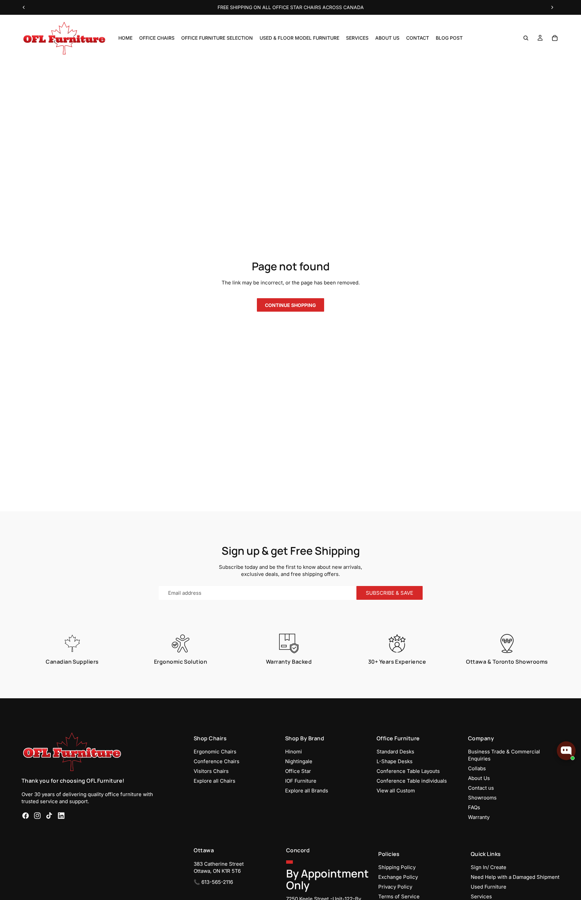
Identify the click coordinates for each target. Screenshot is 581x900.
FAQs (474, 807)
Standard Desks (395, 751)
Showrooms (482, 797)
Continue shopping (290, 305)
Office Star (298, 771)
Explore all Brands (306, 790)
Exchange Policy (398, 877)
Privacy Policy (395, 887)
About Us (479, 778)
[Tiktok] (49, 816)
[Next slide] (552, 7)
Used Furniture (488, 887)
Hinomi (293, 751)
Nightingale (298, 761)
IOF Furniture (300, 781)
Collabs (477, 768)
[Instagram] (37, 816)
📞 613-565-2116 (213, 882)
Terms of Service (399, 896)
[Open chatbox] (566, 750)
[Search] (525, 38)
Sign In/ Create (488, 867)
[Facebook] (26, 816)
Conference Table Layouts (408, 771)
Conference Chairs (216, 761)
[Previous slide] (23, 7)
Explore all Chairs (214, 781)
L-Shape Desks (395, 761)
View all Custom (396, 790)
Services (481, 896)
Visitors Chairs (211, 771)
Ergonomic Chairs (215, 751)
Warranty (479, 817)
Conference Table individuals (412, 781)
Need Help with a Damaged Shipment (515, 877)
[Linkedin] (61, 816)
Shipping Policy (397, 867)
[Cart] (554, 38)
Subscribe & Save (389, 593)
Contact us (481, 788)
